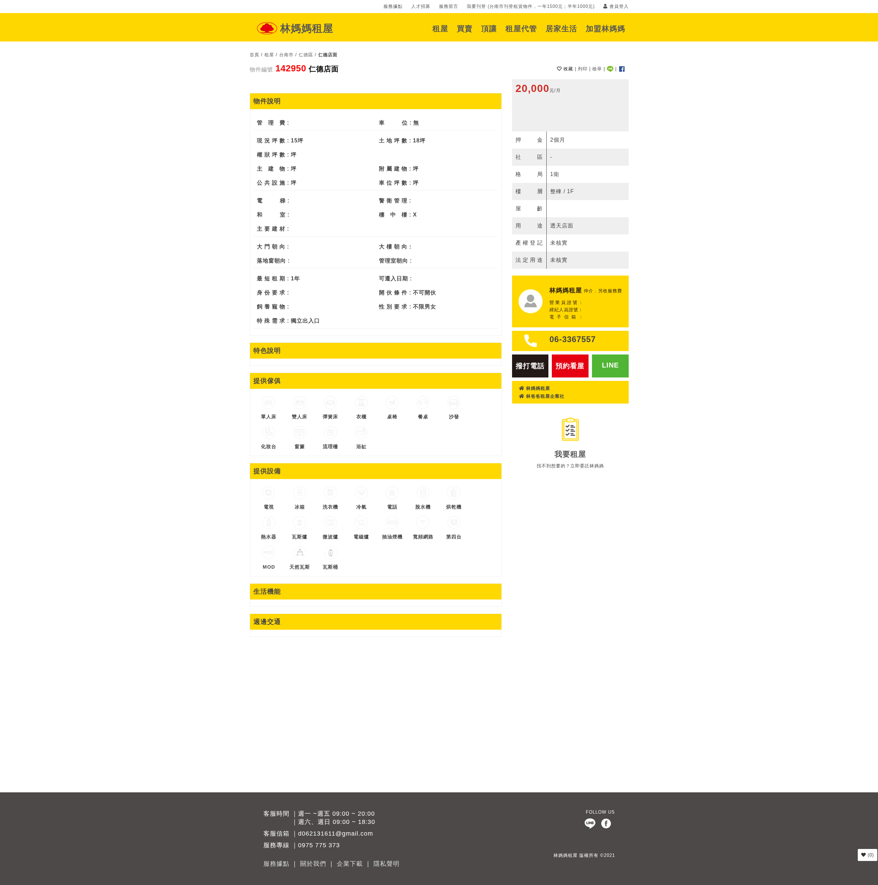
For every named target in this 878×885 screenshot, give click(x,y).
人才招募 (420, 6)
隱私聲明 (386, 863)
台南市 (286, 54)
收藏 (567, 68)
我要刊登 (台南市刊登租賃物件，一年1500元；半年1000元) (531, 6)
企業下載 (350, 863)
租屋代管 (521, 28)
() (870, 855)
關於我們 (313, 863)
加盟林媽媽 (605, 28)
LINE (610, 365)
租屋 (440, 28)
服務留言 (448, 6)
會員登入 (618, 6)
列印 (583, 68)
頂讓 (489, 28)
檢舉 (597, 68)
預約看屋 (570, 366)
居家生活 (561, 28)
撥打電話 (530, 366)
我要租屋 (570, 454)
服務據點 (393, 6)
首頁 (254, 54)
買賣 (465, 28)
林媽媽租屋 (306, 28)
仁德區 (306, 54)
